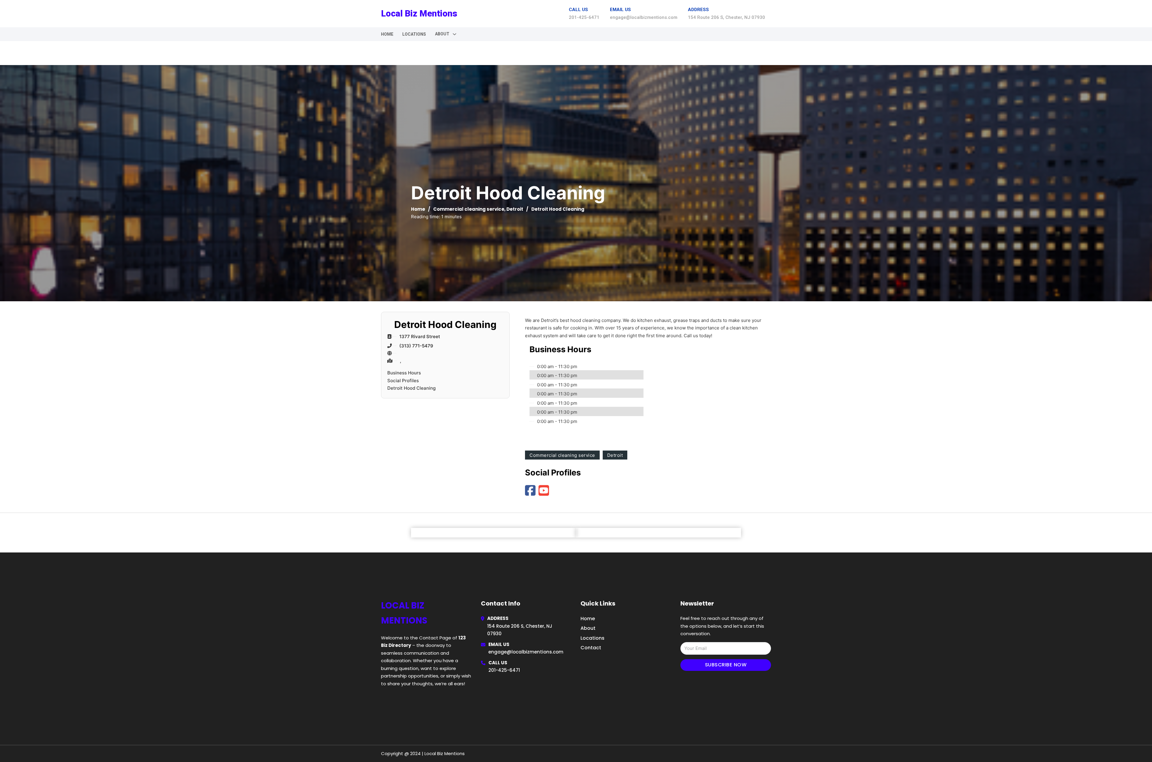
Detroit (514, 209)
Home (387, 34)
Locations (414, 34)
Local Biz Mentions (419, 13)
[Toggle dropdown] (454, 34)
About (588, 628)
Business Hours (404, 373)
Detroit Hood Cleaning (411, 388)
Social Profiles (403, 380)
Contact (590, 647)
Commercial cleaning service (468, 209)
